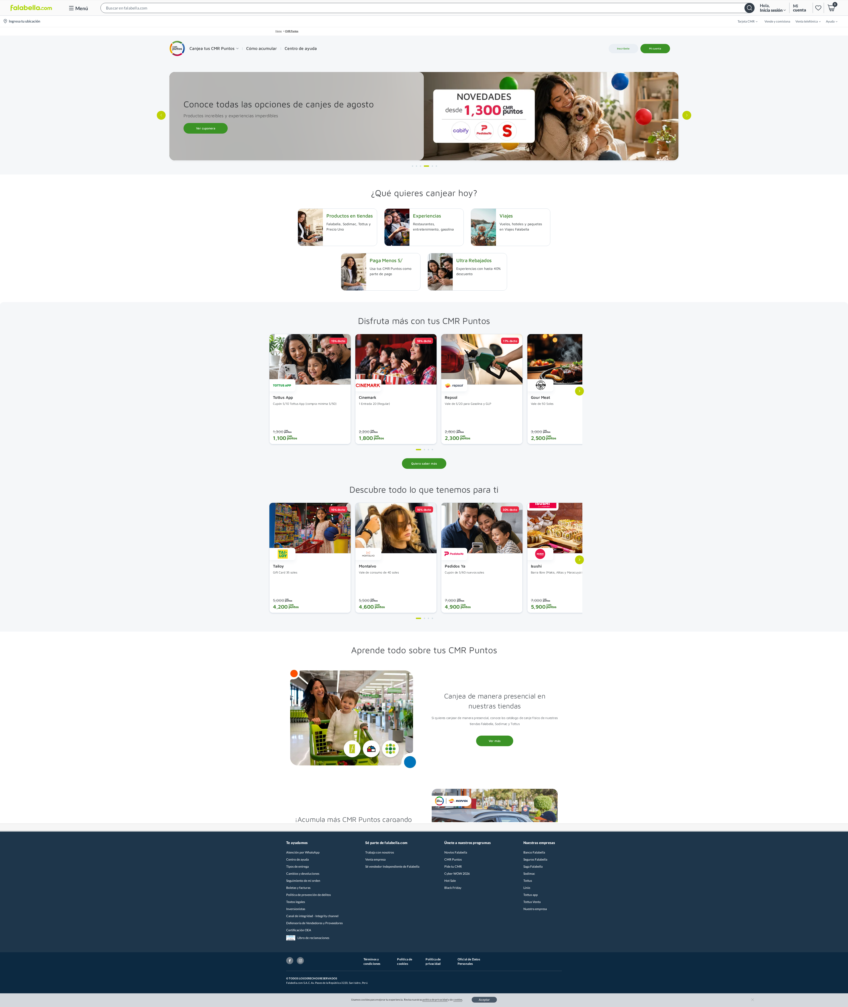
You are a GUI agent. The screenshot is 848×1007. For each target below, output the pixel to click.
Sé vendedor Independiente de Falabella (392, 866)
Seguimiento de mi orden (303, 880)
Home (278, 31)
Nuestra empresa (535, 909)
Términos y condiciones (371, 961)
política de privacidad (435, 999)
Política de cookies (404, 961)
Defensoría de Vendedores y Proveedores (314, 923)
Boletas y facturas (298, 888)
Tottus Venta (532, 902)
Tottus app (530, 895)
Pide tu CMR (453, 866)
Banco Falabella (534, 852)
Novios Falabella (455, 852)
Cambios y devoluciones (302, 873)
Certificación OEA (298, 930)
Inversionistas (295, 909)
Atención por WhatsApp (303, 852)
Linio (526, 888)
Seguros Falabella (535, 859)
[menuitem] (744, 21)
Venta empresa (375, 859)
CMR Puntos (453, 859)
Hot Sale (450, 880)
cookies (457, 999)
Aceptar (484, 999)
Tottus (527, 880)
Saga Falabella (533, 866)
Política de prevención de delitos (308, 895)
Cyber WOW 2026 (457, 873)
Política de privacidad (433, 961)
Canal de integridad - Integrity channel (312, 916)
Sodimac (529, 873)
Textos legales (295, 902)
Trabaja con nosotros (379, 852)
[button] (427, 7)
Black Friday (452, 888)
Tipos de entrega (297, 866)
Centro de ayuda (297, 859)
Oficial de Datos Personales (469, 961)
